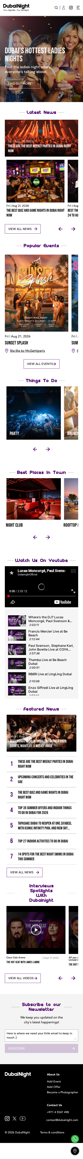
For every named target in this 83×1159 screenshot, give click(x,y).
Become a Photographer (62, 1092)
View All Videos (21, 978)
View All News (20, 229)
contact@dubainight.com (62, 1120)
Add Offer (53, 1087)
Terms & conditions (52, 1132)
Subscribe (16, 1048)
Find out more (19, 84)
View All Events (40, 364)
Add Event (54, 1081)
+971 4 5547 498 (58, 1112)
